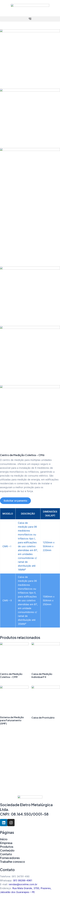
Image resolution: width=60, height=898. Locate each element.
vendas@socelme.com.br (23, 884)
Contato (6, 854)
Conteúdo (7, 850)
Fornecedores (10, 858)
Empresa (6, 843)
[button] (30, 19)
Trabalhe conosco (12, 861)
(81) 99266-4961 (22, 880)
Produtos (6, 846)
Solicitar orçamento (15, 500)
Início (3, 839)
